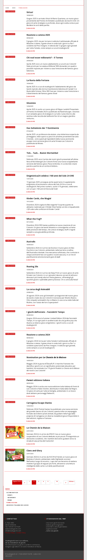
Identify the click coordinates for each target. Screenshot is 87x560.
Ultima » (71, 481)
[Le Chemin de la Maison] (15, 432)
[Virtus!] (15, 18)
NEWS (7, 489)
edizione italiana (38, 380)
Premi (10, 500)
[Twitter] (19, 508)
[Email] (25, 508)
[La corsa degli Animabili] (15, 295)
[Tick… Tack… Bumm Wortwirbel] (15, 159)
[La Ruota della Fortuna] (15, 86)
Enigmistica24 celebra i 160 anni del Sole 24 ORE (50, 175)
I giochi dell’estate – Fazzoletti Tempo (46, 312)
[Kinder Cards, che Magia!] (15, 205)
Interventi (12, 497)
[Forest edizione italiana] (15, 386)
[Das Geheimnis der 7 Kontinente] (15, 134)
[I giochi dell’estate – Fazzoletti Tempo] (15, 318)
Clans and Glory (34, 450)
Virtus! (30, 12)
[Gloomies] (15, 109)
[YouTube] (13, 508)
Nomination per (46, 357)
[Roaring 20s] (15, 273)
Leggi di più (31, 28)
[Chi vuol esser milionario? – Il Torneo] (15, 64)
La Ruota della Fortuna (38, 80)
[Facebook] (8, 508)
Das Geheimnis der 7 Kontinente (43, 128)
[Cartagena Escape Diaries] (15, 409)
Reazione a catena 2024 (38, 334)
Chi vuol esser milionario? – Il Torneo (45, 57)
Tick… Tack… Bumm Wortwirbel (42, 153)
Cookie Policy (21, 533)
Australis (31, 241)
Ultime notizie (12, 492)
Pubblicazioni (10, 11)
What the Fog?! (34, 219)
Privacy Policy (10, 533)
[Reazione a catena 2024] (15, 341)
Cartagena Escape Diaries (39, 402)
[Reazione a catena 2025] (15, 41)
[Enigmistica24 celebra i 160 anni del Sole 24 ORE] (15, 182)
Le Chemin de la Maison (38, 427)
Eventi (10, 495)
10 (57, 481)
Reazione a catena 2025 (38, 35)
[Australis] (15, 248)
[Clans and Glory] (15, 455)
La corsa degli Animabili (38, 289)
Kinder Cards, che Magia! (39, 198)
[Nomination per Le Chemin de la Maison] (15, 364)
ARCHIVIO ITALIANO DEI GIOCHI (17, 505)
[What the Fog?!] (15, 225)
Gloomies (31, 103)
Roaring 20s (32, 266)
